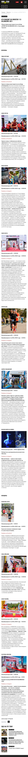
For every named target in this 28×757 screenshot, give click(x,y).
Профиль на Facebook (6, 81)
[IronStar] (5, 2)
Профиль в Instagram (6, 191)
